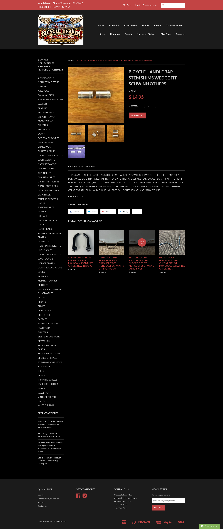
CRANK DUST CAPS (48, 186)
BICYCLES (43, 125)
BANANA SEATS (46, 95)
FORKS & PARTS (46, 207)
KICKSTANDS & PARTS (49, 254)
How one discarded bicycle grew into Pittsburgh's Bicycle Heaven (50, 424)
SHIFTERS (43, 332)
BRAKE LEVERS (45, 142)
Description (75, 166)
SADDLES (42, 319)
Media (145, 25)
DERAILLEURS (45, 194)
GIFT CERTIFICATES (48, 220)
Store (102, 34)
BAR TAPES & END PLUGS (50, 99)
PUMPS (41, 306)
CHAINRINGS (44, 173)
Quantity (133, 105)
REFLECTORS (44, 315)
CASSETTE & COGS (47, 164)
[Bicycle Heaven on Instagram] (84, 497)
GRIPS (41, 224)
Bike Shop (165, 34)
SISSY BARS (44, 341)
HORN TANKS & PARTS (49, 245)
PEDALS (42, 302)
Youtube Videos (174, 25)
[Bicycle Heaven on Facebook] (78, 497)
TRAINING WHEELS (47, 379)
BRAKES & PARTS (46, 151)
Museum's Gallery (146, 34)
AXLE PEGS (43, 90)
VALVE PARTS (45, 392)
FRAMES (42, 211)
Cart (128, 5)
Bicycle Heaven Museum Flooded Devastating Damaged (49, 460)
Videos (157, 25)
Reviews (90, 166)
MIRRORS (43, 276)
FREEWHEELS (44, 216)
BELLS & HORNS (46, 112)
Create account (149, 5)
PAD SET (42, 297)
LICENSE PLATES (46, 263)
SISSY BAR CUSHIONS (49, 336)
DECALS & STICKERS (48, 190)
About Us (114, 25)
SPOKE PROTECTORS (49, 353)
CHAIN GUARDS (46, 168)
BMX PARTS (44, 129)
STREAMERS (44, 366)
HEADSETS (43, 241)
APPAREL (42, 86)
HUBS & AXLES (45, 250)
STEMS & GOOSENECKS (50, 362)
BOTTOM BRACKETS (48, 138)
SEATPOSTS (44, 328)
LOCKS (41, 272)
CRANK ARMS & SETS (48, 181)
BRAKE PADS (44, 146)
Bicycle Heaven (59, 521)
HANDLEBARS (45, 229)
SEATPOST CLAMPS (48, 323)
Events (128, 34)
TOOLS (41, 375)
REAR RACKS (44, 310)
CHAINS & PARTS (46, 177)
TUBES (41, 388)
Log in (138, 5)
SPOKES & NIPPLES (47, 358)
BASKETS (42, 104)
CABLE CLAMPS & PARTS (50, 155)
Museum (180, 34)
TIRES (41, 371)
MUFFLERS (43, 285)
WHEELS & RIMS (46, 405)
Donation (115, 34)
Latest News (130, 25)
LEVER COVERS (45, 259)
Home (101, 25)
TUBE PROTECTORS (48, 384)
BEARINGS (43, 108)
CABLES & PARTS (46, 159)
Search (41, 495)
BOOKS (42, 133)
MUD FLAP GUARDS (47, 280)
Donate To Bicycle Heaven (48, 498)
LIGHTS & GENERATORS (50, 267)
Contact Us (42, 506)
